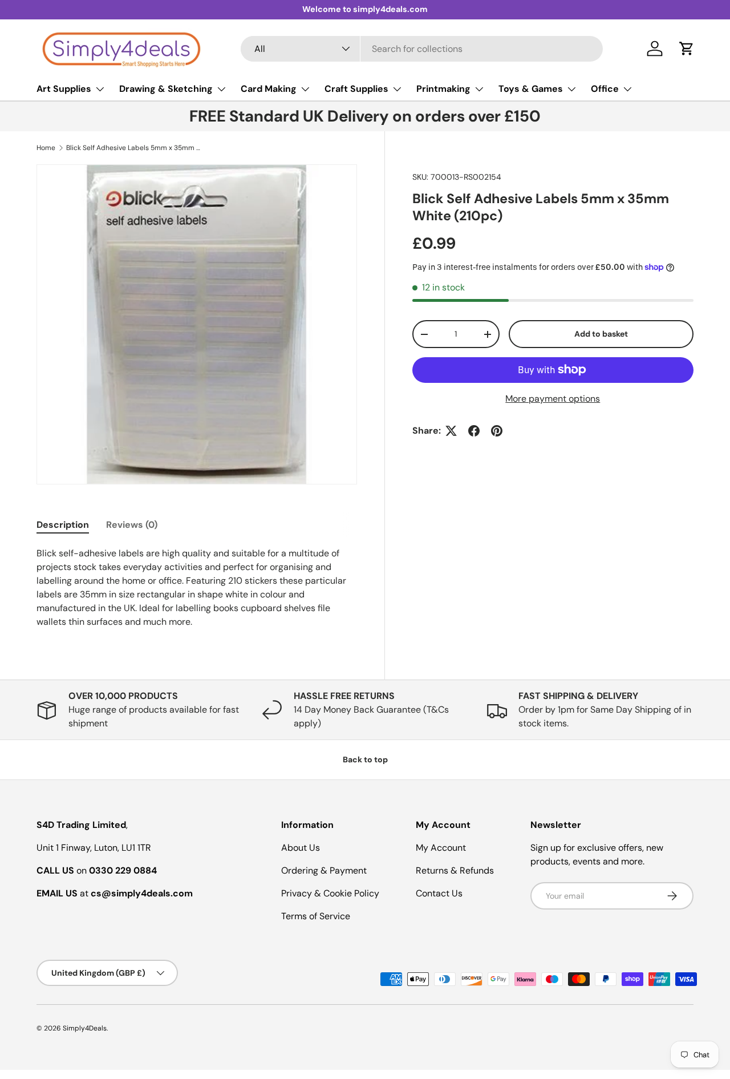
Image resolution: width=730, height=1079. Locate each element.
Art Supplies (63, 89)
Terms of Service (315, 916)
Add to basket (601, 334)
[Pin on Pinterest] (496, 430)
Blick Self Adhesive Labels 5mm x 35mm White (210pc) (134, 147)
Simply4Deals (85, 1028)
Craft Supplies (356, 89)
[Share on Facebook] (474, 430)
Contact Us (439, 893)
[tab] (62, 525)
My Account (441, 848)
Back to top (365, 759)
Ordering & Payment (324, 870)
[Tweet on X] (451, 430)
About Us (300, 848)
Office (605, 89)
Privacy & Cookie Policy (330, 893)
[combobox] (422, 49)
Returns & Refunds (455, 870)
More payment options (552, 399)
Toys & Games (530, 89)
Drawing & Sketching (166, 89)
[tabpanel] (196, 588)
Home (45, 147)
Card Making (269, 89)
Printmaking (443, 89)
